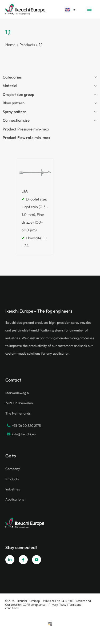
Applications (14, 499)
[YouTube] (36, 559)
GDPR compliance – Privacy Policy (44, 605)
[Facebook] (23, 559)
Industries (12, 489)
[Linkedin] (9, 559)
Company (12, 468)
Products (12, 479)
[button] (70, 9)
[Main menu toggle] (89, 9)
